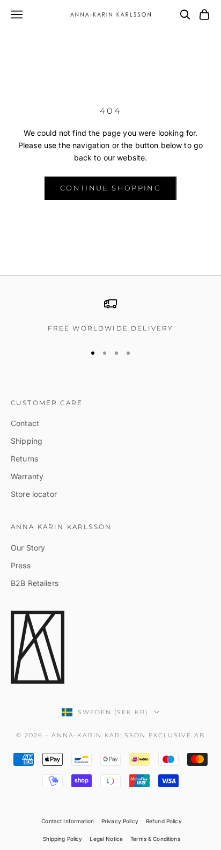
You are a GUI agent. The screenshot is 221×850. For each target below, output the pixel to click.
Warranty (27, 476)
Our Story (28, 547)
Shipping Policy (62, 839)
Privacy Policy (119, 821)
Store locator (34, 494)
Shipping (26, 440)
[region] (110, 315)
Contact (25, 423)
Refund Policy (164, 821)
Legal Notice (106, 839)
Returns (24, 458)
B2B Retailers (34, 583)
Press (21, 565)
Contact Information (67, 821)
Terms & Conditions (155, 839)
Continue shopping (110, 188)
